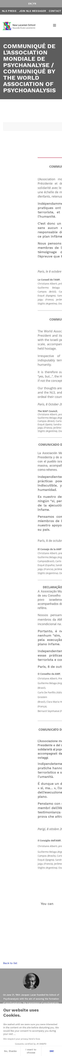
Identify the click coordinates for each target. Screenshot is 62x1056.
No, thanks (10, 1051)
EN (30, 3)
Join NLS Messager (32, 10)
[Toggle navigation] (54, 26)
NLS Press (9, 10)
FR (34, 3)
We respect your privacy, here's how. (21, 1039)
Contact (55, 10)
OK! (52, 1051)
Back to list (10, 963)
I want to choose (31, 1051)
